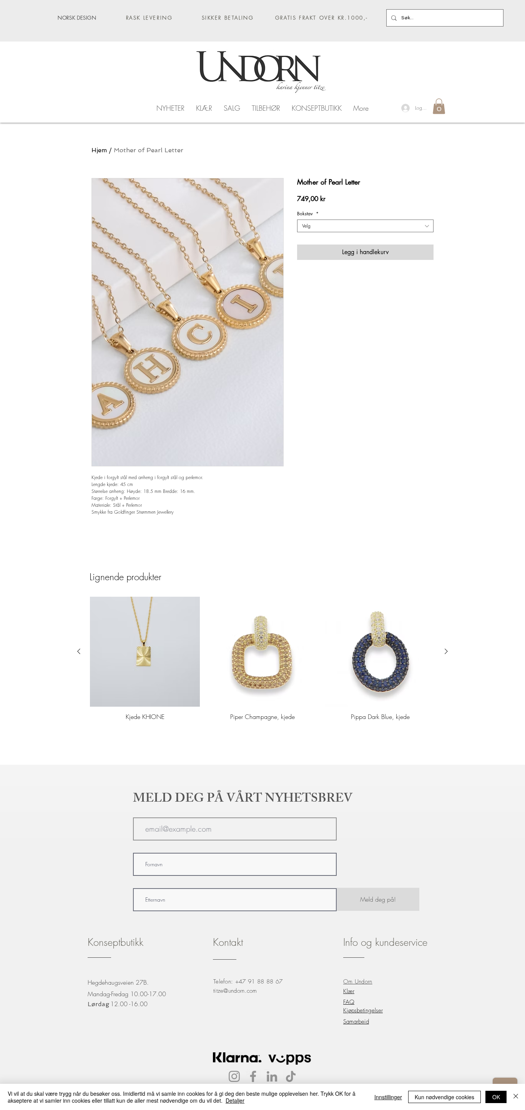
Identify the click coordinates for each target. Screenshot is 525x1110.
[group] (262, 658)
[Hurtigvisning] (145, 652)
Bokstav (308, 213)
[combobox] (365, 226)
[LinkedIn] (271, 1076)
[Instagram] (234, 1076)
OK (496, 1097)
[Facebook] (253, 1076)
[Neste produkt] (446, 651)
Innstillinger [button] (388, 1097)
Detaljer (235, 1100)
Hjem (99, 150)
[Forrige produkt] (78, 651)
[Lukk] (515, 1097)
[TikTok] (290, 1076)
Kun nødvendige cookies (444, 1097)
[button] (438, 106)
